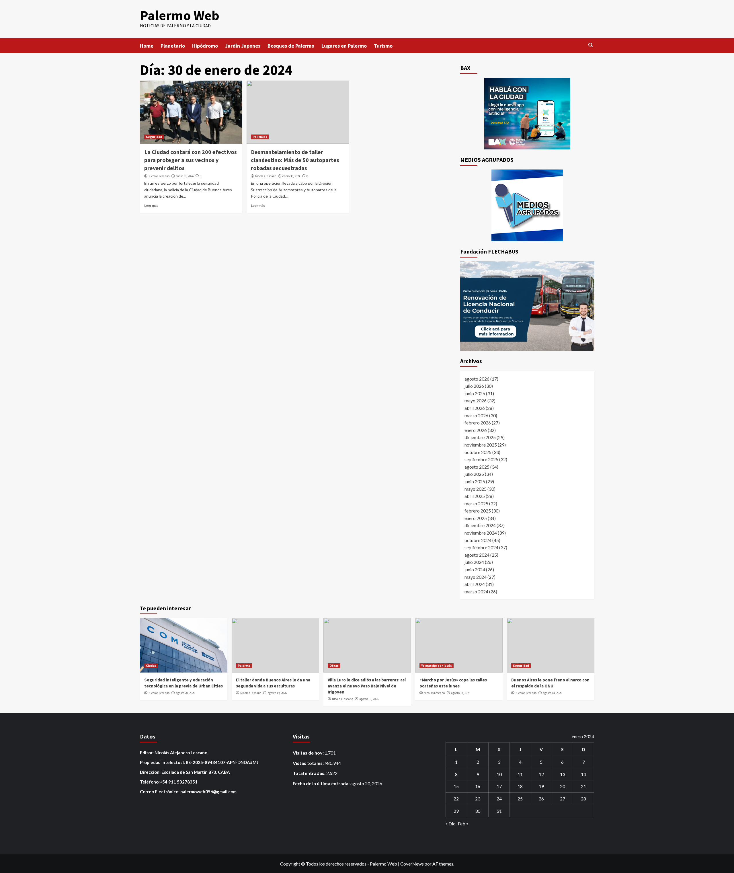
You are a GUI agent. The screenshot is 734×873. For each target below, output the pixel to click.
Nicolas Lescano (159, 176)
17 (499, 786)
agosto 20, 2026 (185, 693)
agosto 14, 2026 (552, 693)
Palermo (244, 666)
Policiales (260, 137)
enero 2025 (475, 518)
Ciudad (151, 666)
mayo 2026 (475, 400)
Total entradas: (309, 773)
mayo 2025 (475, 489)
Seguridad (154, 137)
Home (146, 45)
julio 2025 (474, 474)
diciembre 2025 (480, 437)
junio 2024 (474, 569)
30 (477, 811)
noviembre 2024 (480, 532)
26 (541, 798)
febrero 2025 (477, 510)
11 (520, 774)
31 (499, 811)
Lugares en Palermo (344, 45)
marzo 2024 (476, 591)
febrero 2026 (477, 422)
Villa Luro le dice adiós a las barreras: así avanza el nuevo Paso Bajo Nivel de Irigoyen (367, 686)
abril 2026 (474, 408)
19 (541, 786)
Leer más (151, 205)
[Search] (590, 45)
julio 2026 (474, 386)
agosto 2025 (476, 466)
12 (541, 774)
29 (456, 811)
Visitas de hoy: (309, 752)
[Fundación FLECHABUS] (527, 306)
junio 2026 (474, 393)
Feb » (463, 823)
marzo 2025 (476, 503)
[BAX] (527, 113)
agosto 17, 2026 (460, 693)
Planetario (173, 45)
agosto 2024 (476, 555)
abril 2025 (474, 496)
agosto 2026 (476, 378)
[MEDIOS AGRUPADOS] (527, 205)
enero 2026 (475, 430)
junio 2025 (474, 481)
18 (520, 786)
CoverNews (412, 863)
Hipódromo (205, 45)
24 (499, 798)
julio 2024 (474, 562)
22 (456, 798)
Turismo (383, 45)
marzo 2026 (476, 415)
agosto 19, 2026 (277, 693)
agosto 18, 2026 (368, 699)
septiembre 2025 (481, 459)
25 (520, 798)
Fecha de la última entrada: (321, 783)
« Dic (450, 823)
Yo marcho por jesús (436, 666)
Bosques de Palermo (291, 45)
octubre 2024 (477, 540)
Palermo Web (179, 15)
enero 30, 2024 (185, 176)
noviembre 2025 (480, 444)
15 (456, 786)
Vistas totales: (309, 763)
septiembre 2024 (481, 547)
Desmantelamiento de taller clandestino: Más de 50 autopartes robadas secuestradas (295, 160)
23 (477, 798)
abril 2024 (474, 584)
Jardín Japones (242, 45)
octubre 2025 (477, 452)
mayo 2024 (475, 577)
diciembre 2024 (480, 525)
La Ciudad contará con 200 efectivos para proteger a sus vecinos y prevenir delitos (190, 160)
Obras (334, 666)
